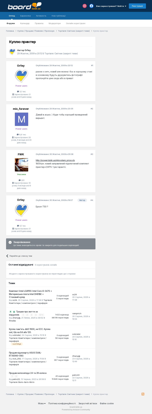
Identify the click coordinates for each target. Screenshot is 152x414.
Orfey (28, 50)
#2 (92, 108)
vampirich (76, 313)
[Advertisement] (122, 55)
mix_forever (21, 108)
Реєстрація (137, 6)
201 (22, 180)
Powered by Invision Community (76, 410)
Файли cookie (107, 403)
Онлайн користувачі (75, 23)
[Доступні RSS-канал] (143, 394)
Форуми (11, 23)
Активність (41, 16)
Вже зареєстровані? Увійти (110, 6)
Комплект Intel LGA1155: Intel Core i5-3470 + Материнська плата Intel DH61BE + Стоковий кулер (30, 294)
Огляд (12, 16)
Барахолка (25, 16)
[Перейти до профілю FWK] (21, 164)
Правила (39, 23)
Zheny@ (16, 318)
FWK (21, 154)
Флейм (12, 321)
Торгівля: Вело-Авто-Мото (21, 382)
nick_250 (16, 358)
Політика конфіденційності (62, 403)
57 (40, 315)
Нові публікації (59, 16)
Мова (41, 403)
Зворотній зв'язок (88, 403)
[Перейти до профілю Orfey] (12, 52)
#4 (92, 200)
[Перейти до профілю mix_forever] (21, 119)
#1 (92, 65)
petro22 (16, 379)
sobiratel (16, 335)
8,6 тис (22, 134)
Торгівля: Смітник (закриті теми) (61, 53)
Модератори (55, 23)
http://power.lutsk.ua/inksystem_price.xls (55, 160)
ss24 (14, 300)
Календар (25, 23)
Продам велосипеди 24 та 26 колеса (27, 373)
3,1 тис (22, 91)
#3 (92, 154)
